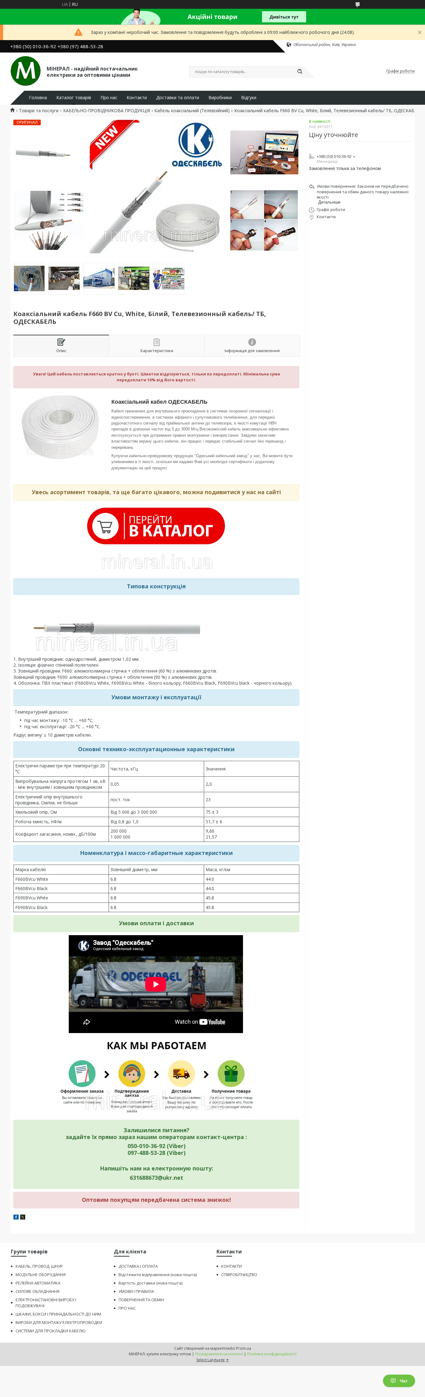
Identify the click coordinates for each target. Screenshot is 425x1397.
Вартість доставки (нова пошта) (150, 1283)
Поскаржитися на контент (219, 1354)
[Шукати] (299, 71)
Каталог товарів (73, 97)
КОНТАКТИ (231, 1266)
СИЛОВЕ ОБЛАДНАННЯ (37, 1291)
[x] (22, 1218)
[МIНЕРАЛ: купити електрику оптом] (25, 71)
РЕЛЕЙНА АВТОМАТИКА (38, 1283)
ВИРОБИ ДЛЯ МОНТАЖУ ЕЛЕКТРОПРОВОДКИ (59, 1322)
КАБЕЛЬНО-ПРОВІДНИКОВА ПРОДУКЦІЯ (106, 110)
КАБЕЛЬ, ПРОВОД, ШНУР (39, 1266)
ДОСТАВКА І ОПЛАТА (138, 1266)
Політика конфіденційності (272, 1354)
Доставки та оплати (177, 97)
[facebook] (16, 1218)
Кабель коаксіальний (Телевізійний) (192, 110)
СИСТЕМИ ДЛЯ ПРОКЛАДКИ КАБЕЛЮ (51, 1331)
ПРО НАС (127, 1308)
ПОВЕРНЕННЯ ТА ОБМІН (141, 1300)
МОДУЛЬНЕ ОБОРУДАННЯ (41, 1274)
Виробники (220, 97)
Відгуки (248, 97)
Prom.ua (243, 1348)
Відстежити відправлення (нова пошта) (158, 1274)
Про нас (108, 97)
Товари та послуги (38, 110)
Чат (404, 1380)
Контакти (137, 97)
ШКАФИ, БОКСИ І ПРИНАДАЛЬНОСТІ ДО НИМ (58, 1314)
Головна (38, 97)
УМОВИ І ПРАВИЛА (136, 1291)
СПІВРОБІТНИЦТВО (239, 1274)
